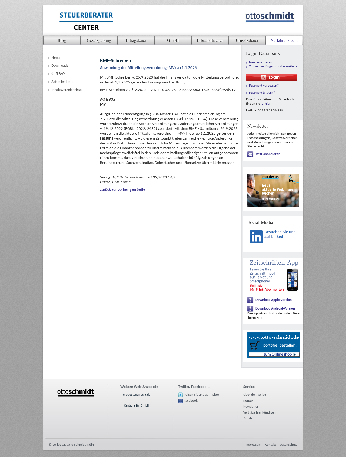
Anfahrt (248, 418)
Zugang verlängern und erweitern (273, 66)
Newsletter (250, 406)
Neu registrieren (260, 62)
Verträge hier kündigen (259, 412)
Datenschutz (288, 444)
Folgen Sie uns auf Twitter (202, 395)
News (55, 58)
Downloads (59, 66)
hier (268, 104)
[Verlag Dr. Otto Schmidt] (86, 21)
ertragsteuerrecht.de (136, 395)
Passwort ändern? (262, 92)
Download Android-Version (275, 308)
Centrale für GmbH (136, 405)
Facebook (191, 400)
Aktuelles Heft (62, 82)
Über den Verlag (254, 395)
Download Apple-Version (273, 300)
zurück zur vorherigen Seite (122, 190)
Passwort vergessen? (264, 85)
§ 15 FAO (58, 74)
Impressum (253, 444)
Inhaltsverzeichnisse (66, 90)
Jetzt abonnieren (267, 154)
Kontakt (248, 400)
